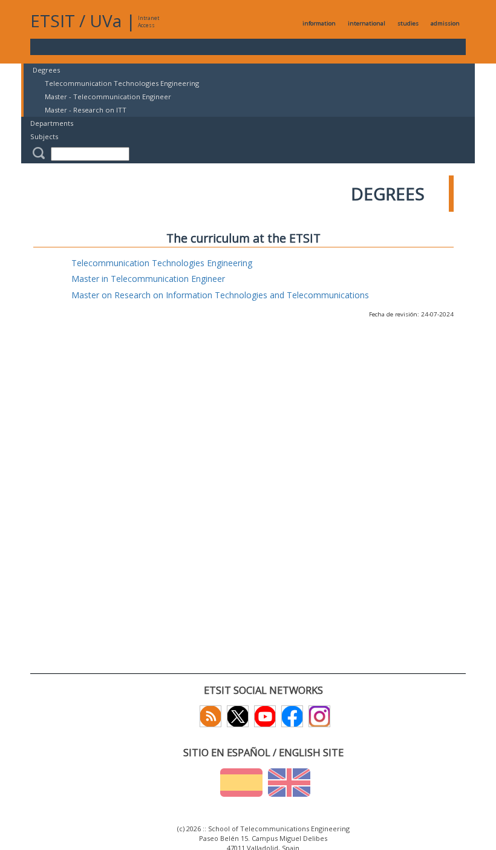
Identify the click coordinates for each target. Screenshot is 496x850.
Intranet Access (148, 21)
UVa (106, 20)
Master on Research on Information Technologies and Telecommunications (220, 295)
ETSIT (52, 20)
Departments (51, 123)
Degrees (46, 69)
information (319, 23)
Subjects (44, 136)
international (366, 23)
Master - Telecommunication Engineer (108, 96)
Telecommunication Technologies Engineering (122, 83)
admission (445, 23)
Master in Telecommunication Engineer (148, 278)
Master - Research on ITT (85, 109)
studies (408, 23)
